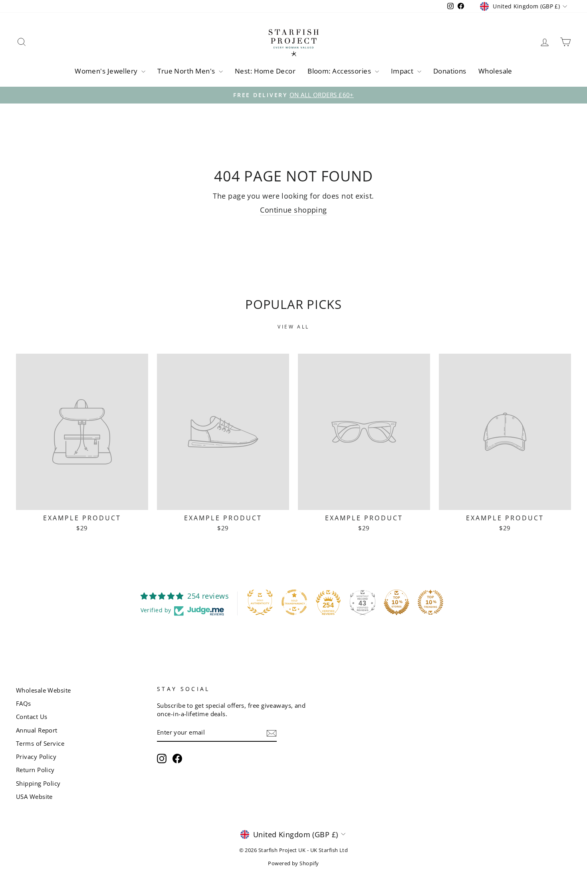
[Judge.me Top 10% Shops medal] (396, 602)
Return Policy (35, 770)
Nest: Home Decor (265, 71)
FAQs (23, 703)
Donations (449, 71)
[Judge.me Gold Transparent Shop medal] (294, 602)
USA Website (34, 796)
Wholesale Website (43, 690)
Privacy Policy (36, 757)
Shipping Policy (38, 783)
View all (293, 326)
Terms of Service (40, 743)
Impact (403, 71)
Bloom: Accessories (340, 71)
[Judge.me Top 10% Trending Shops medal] (430, 602)
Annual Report (37, 730)
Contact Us (32, 717)
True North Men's (187, 71)
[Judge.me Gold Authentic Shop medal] (260, 602)
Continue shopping (293, 210)
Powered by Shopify (293, 863)
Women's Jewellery (107, 71)
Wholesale (495, 71)
